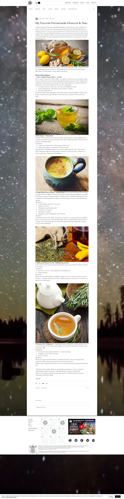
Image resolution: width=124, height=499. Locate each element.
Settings (111, 496)
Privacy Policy (31, 430)
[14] (87, 440)
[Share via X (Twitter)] (39, 383)
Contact (30, 426)
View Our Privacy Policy (11, 497)
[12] (76, 440)
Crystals (50, 9)
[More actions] (88, 19)
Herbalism (37, 9)
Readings (30, 421)
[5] (82, 440)
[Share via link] (46, 383)
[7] (70, 440)
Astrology (63, 9)
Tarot (44, 9)
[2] (93, 440)
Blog (29, 424)
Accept (117, 496)
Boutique (30, 419)
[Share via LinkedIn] (43, 383)
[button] (38, 3)
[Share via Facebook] (36, 383)
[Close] (122, 496)
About (29, 422)
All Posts (30, 9)
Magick (56, 9)
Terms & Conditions (32, 428)
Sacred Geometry (73, 9)
